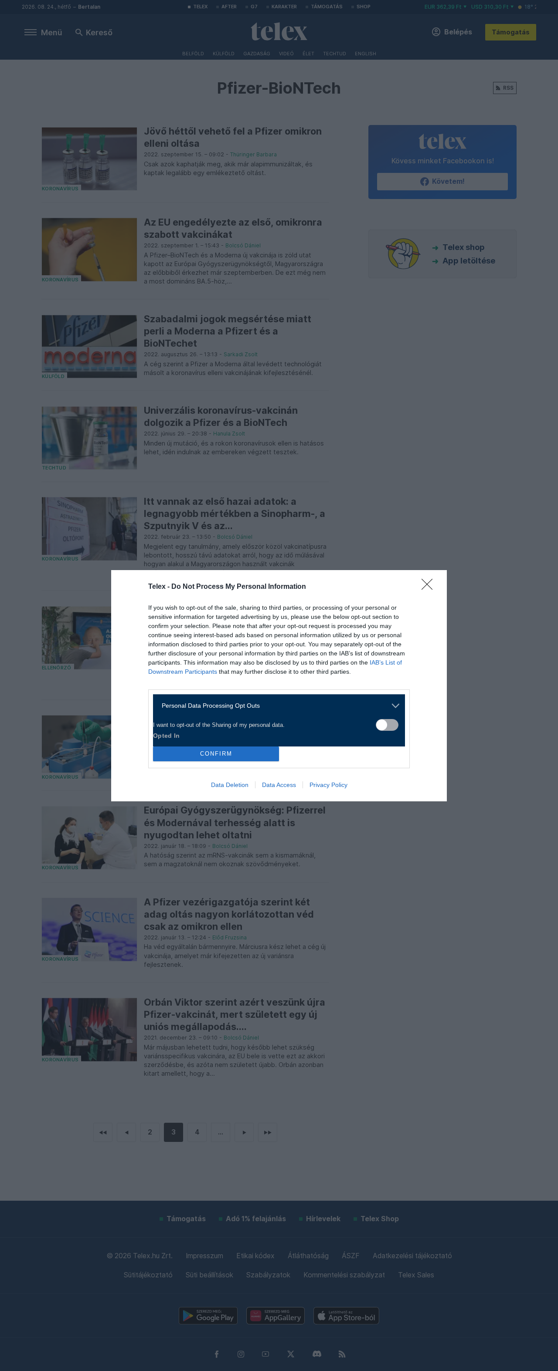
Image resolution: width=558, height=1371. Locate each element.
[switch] (387, 725)
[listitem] (275, 705)
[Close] (430, 587)
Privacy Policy (328, 784)
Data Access (279, 784)
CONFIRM (216, 753)
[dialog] (279, 685)
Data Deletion (229, 784)
